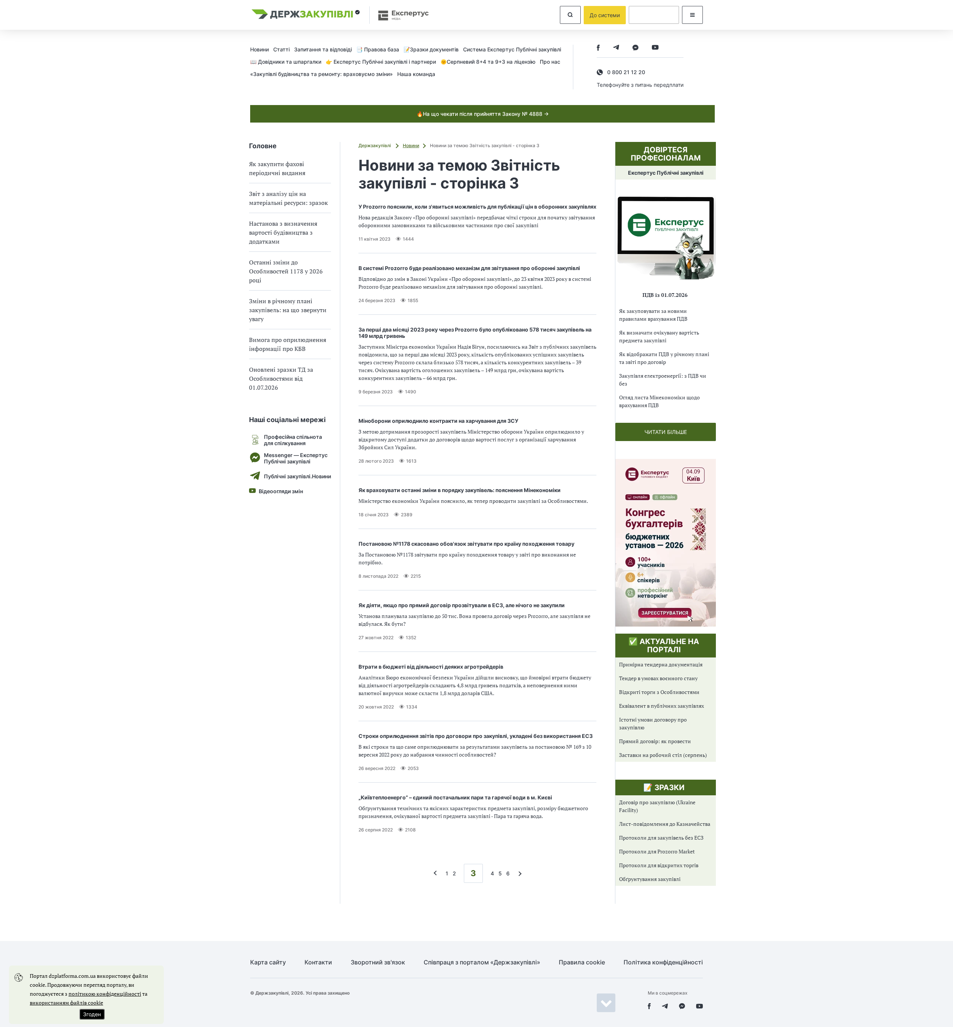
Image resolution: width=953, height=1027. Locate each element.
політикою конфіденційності (104, 993)
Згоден (92, 1014)
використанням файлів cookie (66, 1002)
